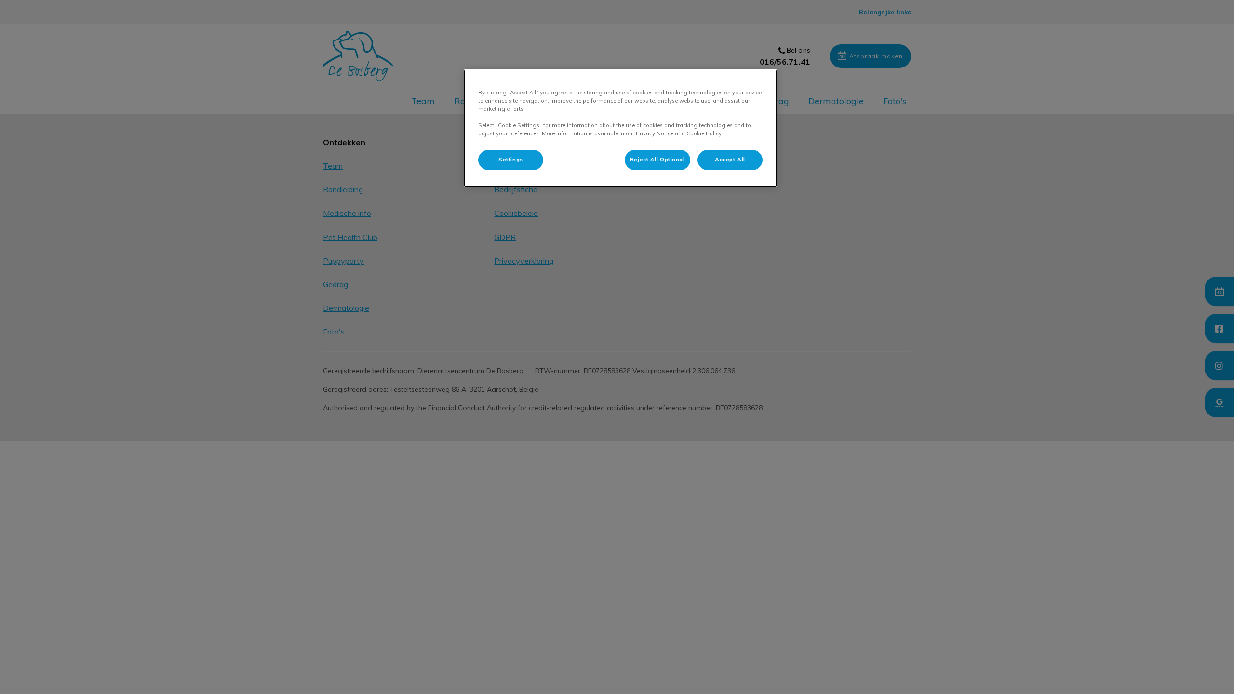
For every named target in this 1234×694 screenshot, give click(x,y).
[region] (620, 128)
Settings (510, 159)
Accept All (730, 159)
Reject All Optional (657, 159)
